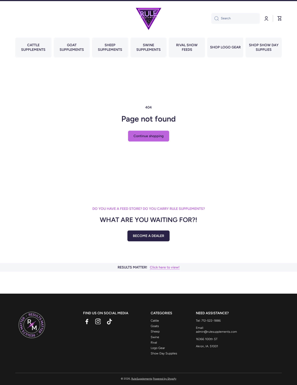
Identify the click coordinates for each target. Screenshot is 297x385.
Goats (155, 326)
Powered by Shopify (164, 378)
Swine (155, 337)
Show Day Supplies (164, 353)
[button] (279, 18)
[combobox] (235, 18)
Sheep (155, 331)
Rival (154, 342)
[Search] (215, 18)
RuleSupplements (141, 378)
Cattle (155, 320)
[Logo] (148, 18)
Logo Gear (158, 348)
